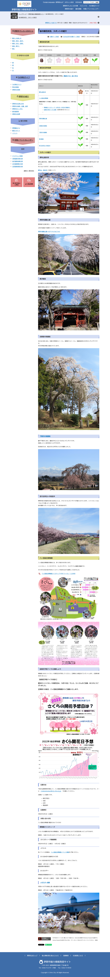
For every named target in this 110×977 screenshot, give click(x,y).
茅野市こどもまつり (51, 22)
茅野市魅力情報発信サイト (36, 14)
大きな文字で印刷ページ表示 (71, 36)
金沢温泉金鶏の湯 (17, 161)
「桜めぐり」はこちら (70, 76)
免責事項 (65, 955)
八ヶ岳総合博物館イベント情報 (60, 852)
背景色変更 (78, 2)
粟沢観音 (41, 139)
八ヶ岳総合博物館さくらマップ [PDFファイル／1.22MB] (58, 573)
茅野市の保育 (16, 89)
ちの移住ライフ (94, 6)
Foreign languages (49, 2)
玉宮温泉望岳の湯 (17, 166)
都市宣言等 (15, 111)
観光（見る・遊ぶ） (18, 41)
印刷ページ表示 (54, 36)
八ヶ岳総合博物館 (43, 98)
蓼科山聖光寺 (42, 92)
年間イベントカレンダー (91, 9)
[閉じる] (98, 23)
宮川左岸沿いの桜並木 (44, 145)
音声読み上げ (59, 2)
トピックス (83, 6)
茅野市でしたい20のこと (23, 31)
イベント (14, 133)
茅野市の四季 (16, 114)
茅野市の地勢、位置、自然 (20, 106)
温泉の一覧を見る (29, 170)
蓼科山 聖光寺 (42, 170)
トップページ (22, 14)
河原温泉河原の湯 (17, 158)
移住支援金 (15, 87)
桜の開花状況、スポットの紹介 (28, 17)
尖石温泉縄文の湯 (17, 164)
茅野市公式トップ (32, 955)
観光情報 (78, 9)
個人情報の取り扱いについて (50, 955)
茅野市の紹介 (69, 9)
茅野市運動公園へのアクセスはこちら (49, 231)
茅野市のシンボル (17, 109)
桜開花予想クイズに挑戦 (50, 109)
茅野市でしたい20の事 (70, 6)
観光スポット (16, 130)
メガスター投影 (45, 882)
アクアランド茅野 (17, 156)
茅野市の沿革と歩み (18, 103)
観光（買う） (16, 46)
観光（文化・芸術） (18, 43)
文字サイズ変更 (69, 2)
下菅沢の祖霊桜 (43, 132)
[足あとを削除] (98, 17)
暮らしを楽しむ (16, 38)
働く (13, 48)
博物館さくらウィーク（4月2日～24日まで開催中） (57, 107)
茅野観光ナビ (16, 128)
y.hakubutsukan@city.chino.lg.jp (51, 791)
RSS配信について (78, 955)
